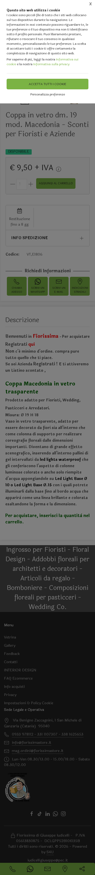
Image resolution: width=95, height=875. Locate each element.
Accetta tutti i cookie (47, 84)
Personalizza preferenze (47, 94)
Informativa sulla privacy (51, 64)
